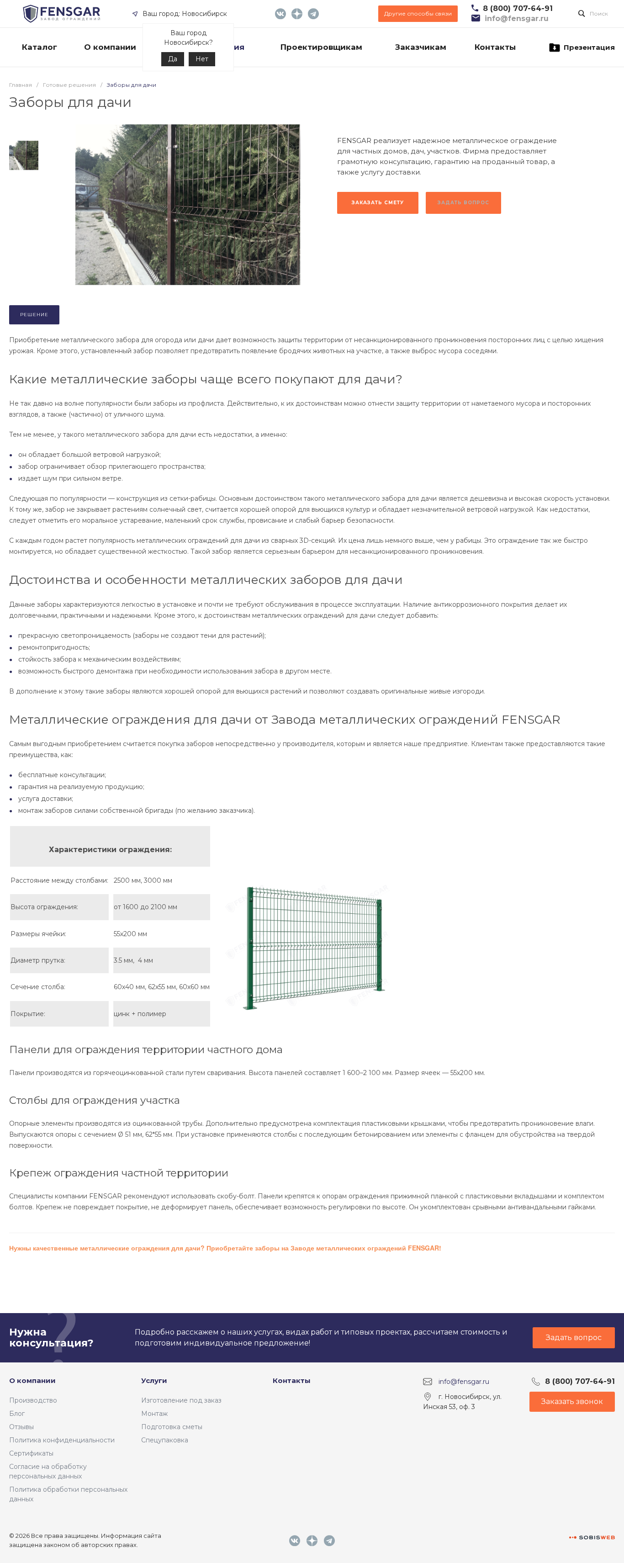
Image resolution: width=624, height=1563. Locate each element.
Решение (34, 315)
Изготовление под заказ (181, 1400)
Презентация (589, 47)
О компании (32, 1380)
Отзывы (21, 1427)
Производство (33, 1400)
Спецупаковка (164, 1440)
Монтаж (154, 1413)
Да (172, 59)
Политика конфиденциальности (62, 1440)
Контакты (292, 1380)
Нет (202, 59)
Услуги (154, 1380)
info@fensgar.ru (464, 1382)
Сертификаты (31, 1453)
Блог (17, 1413)
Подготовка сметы (171, 1427)
